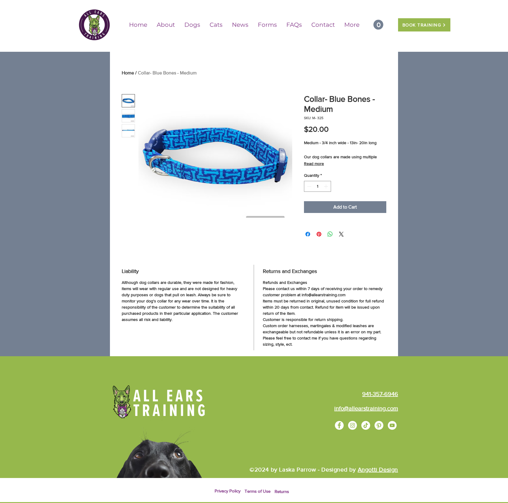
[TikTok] (365, 425)
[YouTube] (392, 425)
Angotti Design (378, 469)
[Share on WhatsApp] (330, 234)
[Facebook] (339, 425)
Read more (314, 163)
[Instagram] (352, 425)
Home (128, 72)
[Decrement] (308, 186)
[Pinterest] (379, 425)
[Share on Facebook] (307, 234)
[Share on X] (341, 234)
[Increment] (326, 186)
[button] (378, 25)
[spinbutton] (317, 186)
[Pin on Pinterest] (318, 234)
